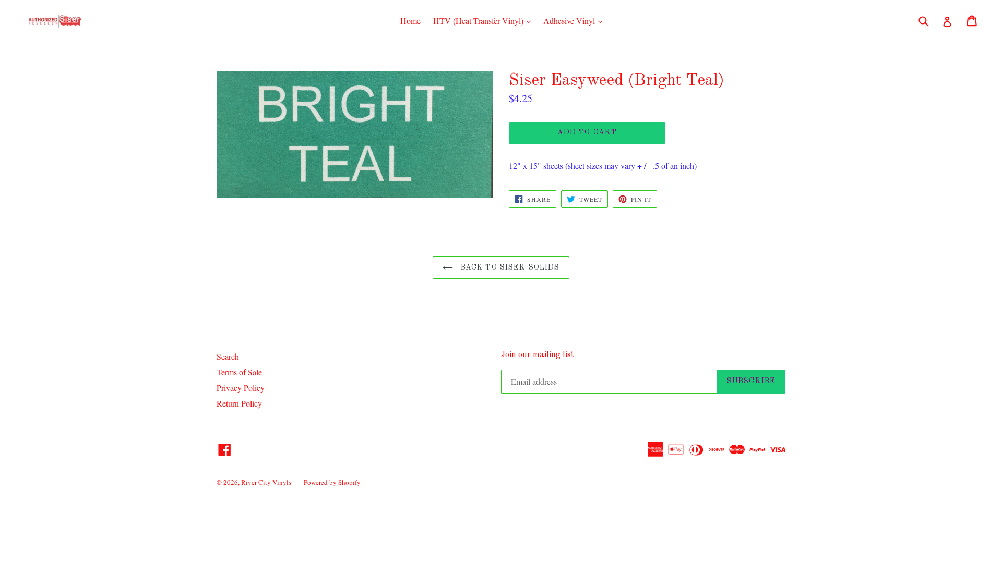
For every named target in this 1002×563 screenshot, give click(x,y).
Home (410, 20)
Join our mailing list (538, 355)
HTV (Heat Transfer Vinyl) (484, 20)
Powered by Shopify (332, 482)
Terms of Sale (239, 371)
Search (228, 356)
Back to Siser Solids (509, 267)
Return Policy (239, 403)
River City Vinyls (266, 482)
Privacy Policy (241, 387)
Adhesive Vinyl (575, 20)
